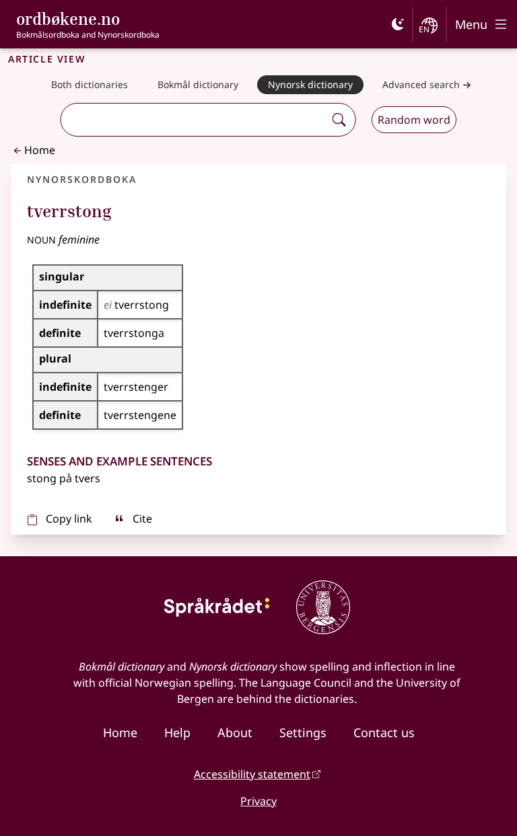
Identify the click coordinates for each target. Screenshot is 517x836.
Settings (302, 732)
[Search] (338, 120)
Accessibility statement (252, 774)
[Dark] (398, 24)
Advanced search (421, 84)
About (234, 732)
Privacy (258, 801)
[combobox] (194, 120)
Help (177, 732)
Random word (414, 119)
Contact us (384, 732)
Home (39, 150)
